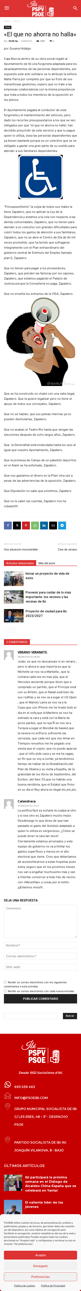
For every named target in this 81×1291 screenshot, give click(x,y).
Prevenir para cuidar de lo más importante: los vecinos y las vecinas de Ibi (48, 596)
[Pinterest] (26, 525)
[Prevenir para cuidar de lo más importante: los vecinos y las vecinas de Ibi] (14, 597)
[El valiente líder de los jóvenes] (13, 1208)
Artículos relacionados (20, 563)
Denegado (40, 1266)
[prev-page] (6, 630)
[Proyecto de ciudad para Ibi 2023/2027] (14, 616)
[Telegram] (62, 525)
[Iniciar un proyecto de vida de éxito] (14, 578)
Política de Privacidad (53, 1285)
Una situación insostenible (21, 549)
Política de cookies (24, 1285)
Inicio (7, 21)
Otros (17, 21)
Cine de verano (67, 549)
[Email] (53, 525)
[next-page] (12, 630)
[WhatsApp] (35, 525)
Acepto (40, 1255)
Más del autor (47, 563)
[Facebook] (8, 525)
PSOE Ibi (13, 41)
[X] (17, 525)
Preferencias (40, 1277)
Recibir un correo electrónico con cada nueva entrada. (41, 991)
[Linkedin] (44, 525)
